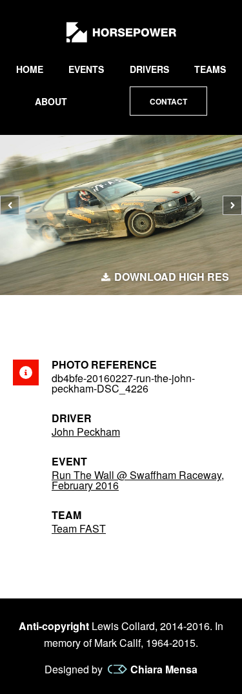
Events (86, 69)
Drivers (149, 69)
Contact (168, 101)
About (51, 101)
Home (29, 69)
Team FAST (79, 528)
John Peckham (86, 431)
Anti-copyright (54, 625)
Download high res (171, 277)
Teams (210, 69)
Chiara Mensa (163, 669)
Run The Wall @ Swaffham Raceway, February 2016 (138, 480)
